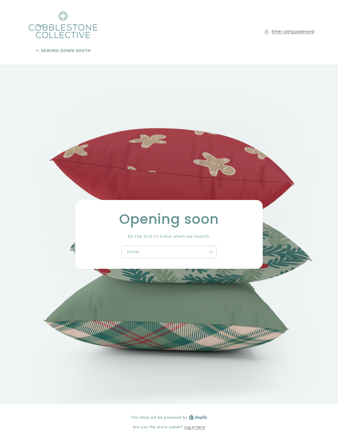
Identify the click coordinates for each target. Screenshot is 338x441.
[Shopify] (198, 417)
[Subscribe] (210, 252)
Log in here (194, 427)
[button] (289, 31)
